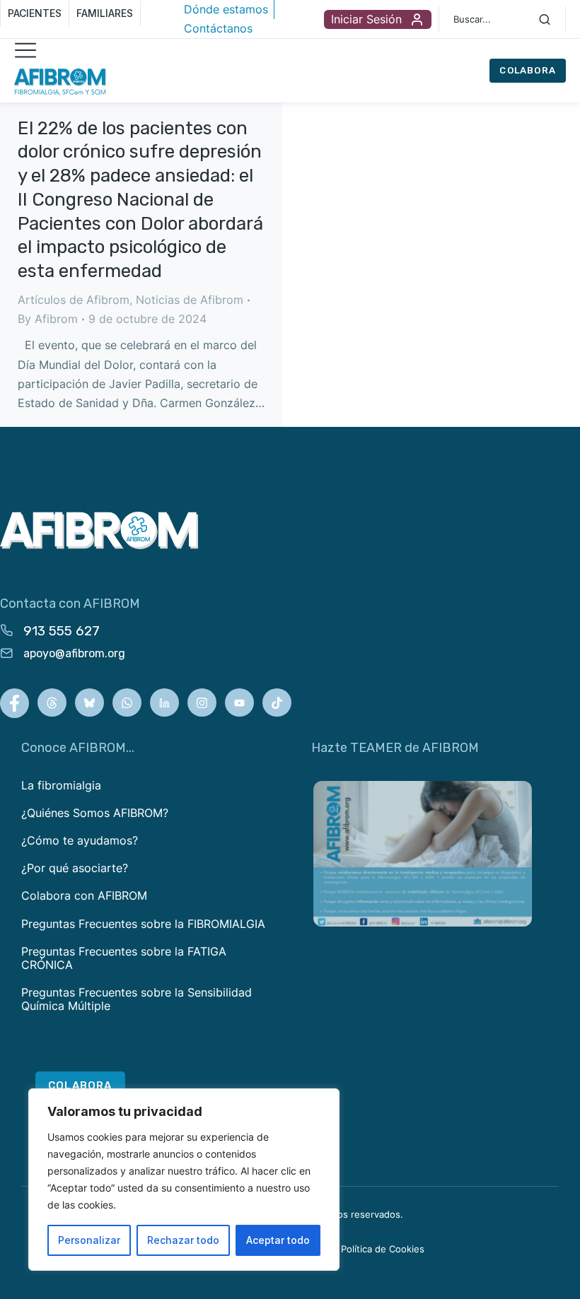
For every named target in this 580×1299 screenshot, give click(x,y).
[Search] (544, 19)
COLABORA (527, 70)
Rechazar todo (183, 1240)
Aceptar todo (278, 1240)
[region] (184, 1179)
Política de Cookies (382, 1248)
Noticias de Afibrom (189, 300)
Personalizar (89, 1240)
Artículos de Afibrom (73, 300)
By (48, 319)
